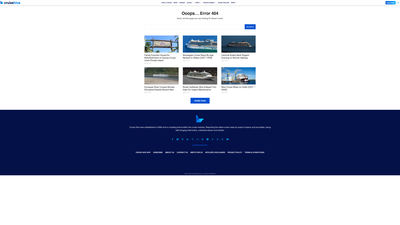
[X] (217, 139)
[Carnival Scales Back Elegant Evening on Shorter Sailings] (238, 44)
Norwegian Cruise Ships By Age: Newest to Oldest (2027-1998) (198, 56)
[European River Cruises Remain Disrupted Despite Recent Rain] (161, 75)
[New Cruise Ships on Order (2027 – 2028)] (238, 75)
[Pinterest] (192, 139)
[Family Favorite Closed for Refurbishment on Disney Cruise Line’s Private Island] (161, 44)
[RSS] (202, 139)
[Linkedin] (187, 139)
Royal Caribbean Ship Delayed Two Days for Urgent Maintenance (199, 88)
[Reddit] (197, 139)
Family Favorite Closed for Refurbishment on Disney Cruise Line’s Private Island (160, 58)
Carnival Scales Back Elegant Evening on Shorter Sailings (235, 56)
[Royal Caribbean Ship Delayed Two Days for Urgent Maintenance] (200, 75)
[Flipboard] (177, 139)
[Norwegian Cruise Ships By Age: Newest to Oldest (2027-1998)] (200, 44)
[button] (398, 2)
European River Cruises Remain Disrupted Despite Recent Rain (159, 88)
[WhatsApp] (222, 139)
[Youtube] (227, 139)
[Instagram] (182, 139)
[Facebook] (172, 139)
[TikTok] (212, 139)
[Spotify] (207, 139)
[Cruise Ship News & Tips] (10, 2)
